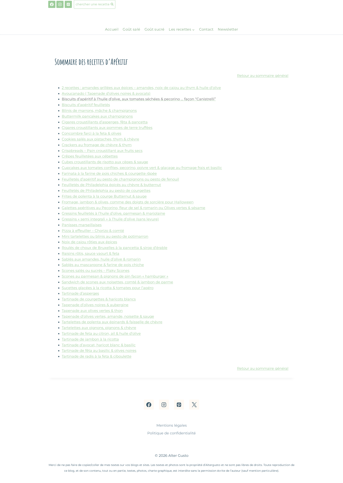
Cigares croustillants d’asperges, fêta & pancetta (105, 122)
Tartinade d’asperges (80, 293)
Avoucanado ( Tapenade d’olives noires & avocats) (106, 93)
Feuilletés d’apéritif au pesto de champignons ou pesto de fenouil (120, 179)
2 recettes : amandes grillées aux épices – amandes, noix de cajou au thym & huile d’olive (141, 88)
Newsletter (228, 29)
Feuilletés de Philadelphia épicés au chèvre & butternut (111, 185)
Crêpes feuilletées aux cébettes (90, 156)
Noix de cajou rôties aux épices (89, 242)
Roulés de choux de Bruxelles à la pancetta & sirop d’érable (114, 248)
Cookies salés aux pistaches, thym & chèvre (100, 139)
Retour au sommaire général (262, 75)
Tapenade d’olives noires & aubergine (95, 305)
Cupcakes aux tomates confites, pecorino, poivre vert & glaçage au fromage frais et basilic (142, 168)
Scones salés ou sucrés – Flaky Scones (95, 270)
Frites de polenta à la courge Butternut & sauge (104, 196)
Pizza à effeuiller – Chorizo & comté (93, 230)
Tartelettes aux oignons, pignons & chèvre (99, 328)
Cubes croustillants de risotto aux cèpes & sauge (105, 162)
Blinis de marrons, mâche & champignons (99, 110)
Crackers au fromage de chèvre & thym (97, 145)
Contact (206, 29)
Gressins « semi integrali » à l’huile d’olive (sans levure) (110, 219)
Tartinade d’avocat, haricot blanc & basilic (99, 345)
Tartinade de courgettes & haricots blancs (99, 299)
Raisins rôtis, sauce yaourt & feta (90, 253)
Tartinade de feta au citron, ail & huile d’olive (101, 333)
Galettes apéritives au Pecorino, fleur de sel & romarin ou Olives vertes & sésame (133, 208)
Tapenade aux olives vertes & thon (92, 311)
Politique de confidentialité (171, 433)
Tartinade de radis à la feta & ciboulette (96, 356)
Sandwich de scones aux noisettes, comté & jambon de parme (117, 282)
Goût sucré (155, 29)
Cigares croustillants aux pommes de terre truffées (107, 127)
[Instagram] (60, 4)
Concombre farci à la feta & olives (91, 133)
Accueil (112, 29)
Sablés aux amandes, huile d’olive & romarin (101, 259)
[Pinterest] (68, 4)
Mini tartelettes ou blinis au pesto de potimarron (105, 236)
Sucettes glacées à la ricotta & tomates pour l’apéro (107, 288)
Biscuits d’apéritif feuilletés (86, 105)
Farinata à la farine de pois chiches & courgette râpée (109, 173)
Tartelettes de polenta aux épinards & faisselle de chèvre (112, 322)
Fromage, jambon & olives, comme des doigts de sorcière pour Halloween (128, 202)
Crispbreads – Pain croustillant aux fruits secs (102, 150)
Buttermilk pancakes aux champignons (97, 116)
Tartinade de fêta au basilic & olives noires (99, 350)
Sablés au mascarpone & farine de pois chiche (103, 265)
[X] (194, 405)
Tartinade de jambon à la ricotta (90, 339)
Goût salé (131, 29)
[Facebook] (51, 4)
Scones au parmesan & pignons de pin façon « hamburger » (115, 276)
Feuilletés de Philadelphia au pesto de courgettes (106, 190)
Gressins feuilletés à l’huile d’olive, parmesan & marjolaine (113, 213)
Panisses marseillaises (82, 225)
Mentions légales (171, 425)
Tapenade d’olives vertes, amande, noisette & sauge (108, 316)
